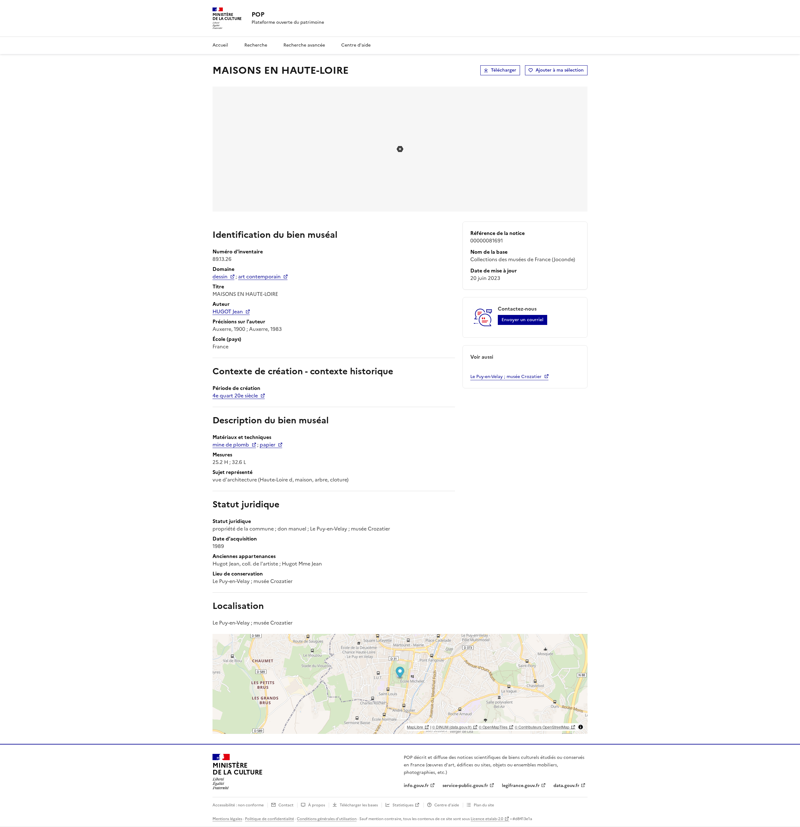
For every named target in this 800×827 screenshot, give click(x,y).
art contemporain (259, 276)
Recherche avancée (304, 45)
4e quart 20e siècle (235, 395)
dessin (220, 276)
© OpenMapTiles (493, 727)
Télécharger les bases (359, 805)
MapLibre (415, 727)
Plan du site (484, 805)
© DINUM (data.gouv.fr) (452, 727)
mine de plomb (230, 444)
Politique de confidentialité (269, 819)
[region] (400, 684)
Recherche (255, 45)
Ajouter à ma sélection (560, 70)
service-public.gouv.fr (465, 785)
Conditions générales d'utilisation (327, 819)
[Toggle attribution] (580, 727)
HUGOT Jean (227, 311)
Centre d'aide (356, 45)
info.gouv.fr (416, 785)
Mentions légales (227, 819)
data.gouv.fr (566, 785)
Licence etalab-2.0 (487, 819)
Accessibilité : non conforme (238, 805)
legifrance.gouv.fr (521, 785)
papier (267, 444)
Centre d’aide (446, 805)
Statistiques (402, 805)
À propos (316, 805)
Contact (285, 805)
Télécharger (503, 70)
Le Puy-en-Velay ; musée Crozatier (506, 376)
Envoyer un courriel (522, 319)
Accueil (220, 45)
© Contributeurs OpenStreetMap (542, 727)
